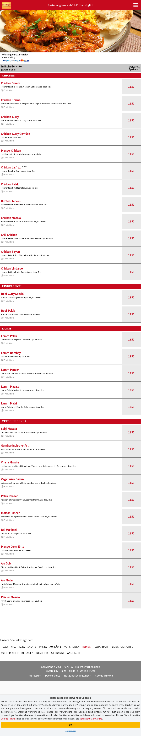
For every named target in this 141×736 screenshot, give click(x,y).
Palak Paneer (9, 496)
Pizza (4, 646)
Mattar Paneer (10, 513)
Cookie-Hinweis (104, 675)
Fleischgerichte (122, 646)
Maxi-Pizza (18, 646)
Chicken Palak (10, 184)
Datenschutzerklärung (91, 718)
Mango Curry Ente (12, 546)
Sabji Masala (9, 429)
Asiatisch (101, 646)
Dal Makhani (9, 530)
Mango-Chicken (11, 150)
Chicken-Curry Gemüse (15, 134)
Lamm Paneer (10, 370)
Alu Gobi (6, 563)
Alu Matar (7, 580)
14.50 (131, 550)
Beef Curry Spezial (12, 294)
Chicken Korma (10, 100)
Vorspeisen (72, 646)
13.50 (131, 297)
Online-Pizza (87, 670)
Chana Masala (10, 462)
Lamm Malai (9, 403)
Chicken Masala (11, 218)
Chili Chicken (9, 235)
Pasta (43, 646)
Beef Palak (8, 310)
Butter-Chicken (10, 201)
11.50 (131, 86)
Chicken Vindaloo (12, 268)
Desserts (42, 653)
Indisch (87, 646)
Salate (32, 646)
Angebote (74, 653)
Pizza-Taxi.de (67, 670)
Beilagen (27, 653)
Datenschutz (52, 675)
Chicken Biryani (10, 252)
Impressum (34, 675)
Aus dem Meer (10, 653)
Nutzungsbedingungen (77, 675)
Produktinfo (9, 90)
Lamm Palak (9, 336)
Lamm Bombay (11, 353)
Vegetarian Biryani (12, 479)
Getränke (57, 653)
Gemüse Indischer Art (15, 445)
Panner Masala (10, 597)
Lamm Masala (10, 386)
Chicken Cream (10, 83)
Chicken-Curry (10, 117)
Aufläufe (56, 646)
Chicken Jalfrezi (11, 167)
